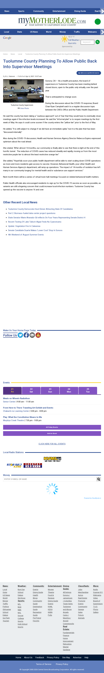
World (48, 32)
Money (63, 32)
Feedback (39, 657)
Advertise (77, 657)
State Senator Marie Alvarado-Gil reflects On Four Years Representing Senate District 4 (46, 217)
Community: (38, 586)
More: (96, 586)
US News (34, 32)
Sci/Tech (6, 618)
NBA (19, 610)
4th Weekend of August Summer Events (26, 234)
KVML (50, 607)
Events (35, 589)
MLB (19, 607)
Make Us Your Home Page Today (19, 330)
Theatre (51, 592)
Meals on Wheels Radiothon (16, 398)
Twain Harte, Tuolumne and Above (68, 606)
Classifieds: (83, 586)
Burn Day (21, 589)
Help (86, 657)
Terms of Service (43, 664)
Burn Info (72, 43)
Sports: (21, 601)
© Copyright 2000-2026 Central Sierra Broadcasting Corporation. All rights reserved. (52, 670)
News (6, 11)
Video (95, 598)
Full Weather (73, 40)
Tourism (6, 621)
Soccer (20, 616)
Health (35, 595)
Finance (66, 635)
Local (6, 32)
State (19, 32)
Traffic (77, 32)
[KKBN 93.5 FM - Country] (32, 464)
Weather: (22, 586)
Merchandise (83, 592)
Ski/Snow (21, 598)
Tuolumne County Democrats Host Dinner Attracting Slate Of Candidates (40, 209)
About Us (28, 657)
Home (18, 657)
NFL (19, 604)
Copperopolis (68, 624)
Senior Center (9, 401)
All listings (67, 592)
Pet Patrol (37, 618)
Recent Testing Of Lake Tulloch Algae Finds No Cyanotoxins (34, 222)
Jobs (80, 589)
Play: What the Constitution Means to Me (22, 417)
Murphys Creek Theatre (13, 420)
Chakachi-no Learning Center (16, 411)
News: (5, 586)
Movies (51, 589)
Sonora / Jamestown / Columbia (67, 598)
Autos (80, 595)
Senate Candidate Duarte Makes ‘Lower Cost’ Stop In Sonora (35, 230)
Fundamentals (68, 633)
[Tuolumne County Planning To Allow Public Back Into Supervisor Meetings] (23, 102)
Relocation (67, 644)
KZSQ (50, 609)
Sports (21, 11)
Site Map (66, 657)
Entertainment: (55, 586)
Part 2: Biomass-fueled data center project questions (31, 213)
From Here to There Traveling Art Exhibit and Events (28, 408)
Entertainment (59, 11)
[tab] (12, 390)
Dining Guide (80, 11)
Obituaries (7, 609)
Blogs (35, 598)
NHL (19, 613)
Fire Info (36, 621)
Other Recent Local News (20, 202)
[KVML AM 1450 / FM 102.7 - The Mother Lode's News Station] (52, 458)
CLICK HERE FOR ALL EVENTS (52, 444)
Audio (95, 589)
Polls (50, 615)
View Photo (24, 108)
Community (38, 11)
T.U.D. (95, 607)
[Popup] (98, 22)
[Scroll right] (102, 11)
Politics (6, 607)
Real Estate (82, 598)
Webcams (92, 32)
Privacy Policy (53, 657)
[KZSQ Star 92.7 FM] (13, 464)
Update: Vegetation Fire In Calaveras (24, 226)
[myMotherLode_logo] (52, 21)
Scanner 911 (98, 592)
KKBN (50, 612)
